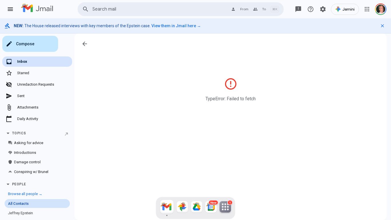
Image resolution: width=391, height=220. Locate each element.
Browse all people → (25, 194)
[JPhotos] (182, 208)
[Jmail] (166, 208)
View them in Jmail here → (176, 25)
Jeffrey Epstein (20, 213)
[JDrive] (196, 208)
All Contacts (18, 203)
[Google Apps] (367, 9)
